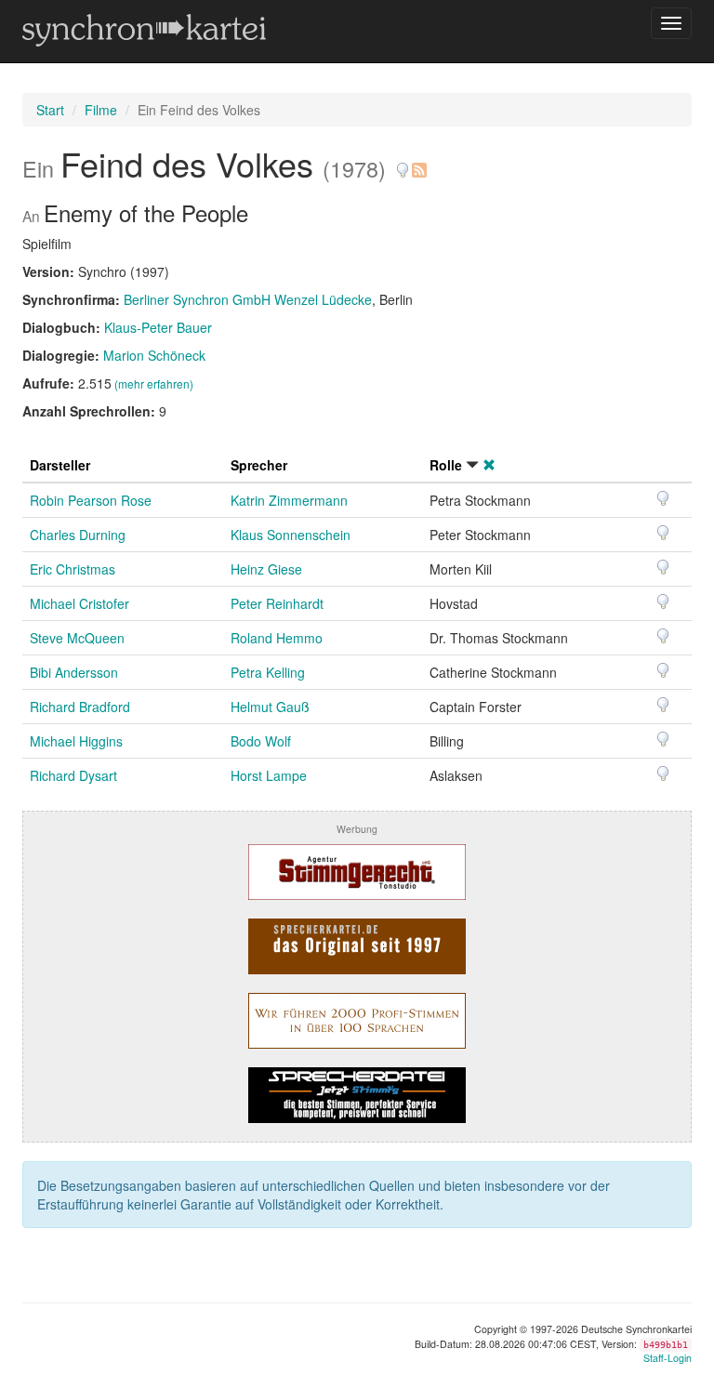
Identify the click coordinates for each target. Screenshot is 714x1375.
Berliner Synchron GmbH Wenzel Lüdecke (248, 299)
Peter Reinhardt (277, 603)
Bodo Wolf (261, 741)
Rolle (446, 465)
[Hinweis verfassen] (402, 163)
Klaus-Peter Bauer (158, 327)
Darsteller (60, 465)
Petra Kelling (268, 672)
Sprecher (259, 465)
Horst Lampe (269, 775)
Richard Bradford (80, 706)
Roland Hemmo (277, 637)
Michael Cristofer (79, 603)
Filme (101, 109)
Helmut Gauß (270, 706)
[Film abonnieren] (418, 163)
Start (50, 109)
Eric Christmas (72, 569)
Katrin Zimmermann (289, 500)
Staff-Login (667, 1358)
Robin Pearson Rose (91, 500)
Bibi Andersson (74, 672)
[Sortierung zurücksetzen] (489, 465)
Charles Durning (78, 534)
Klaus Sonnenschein (290, 534)
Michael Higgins (76, 741)
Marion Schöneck (154, 355)
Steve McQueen (77, 637)
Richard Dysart (73, 775)
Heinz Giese (266, 569)
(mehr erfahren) (153, 383)
